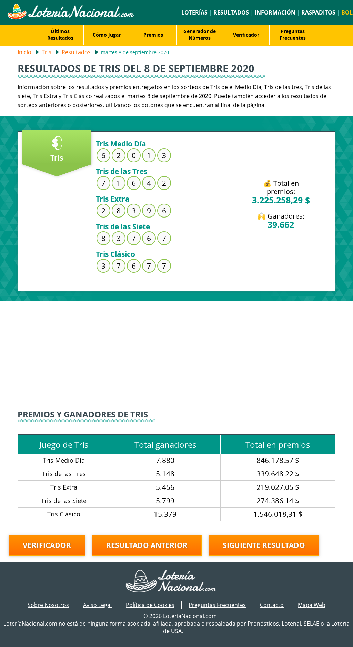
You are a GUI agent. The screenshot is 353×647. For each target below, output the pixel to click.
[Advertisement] (176, 349)
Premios (153, 34)
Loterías (194, 12)
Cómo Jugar (107, 34)
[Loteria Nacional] (70, 17)
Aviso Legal (97, 605)
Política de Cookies (150, 605)
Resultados (231, 12)
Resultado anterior (147, 545)
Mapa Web (311, 605)
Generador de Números (199, 34)
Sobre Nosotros (48, 605)
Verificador (246, 34)
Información (275, 12)
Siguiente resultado (264, 545)
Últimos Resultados (60, 34)
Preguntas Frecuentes (293, 34)
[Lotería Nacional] (176, 581)
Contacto (272, 605)
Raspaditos (318, 12)
